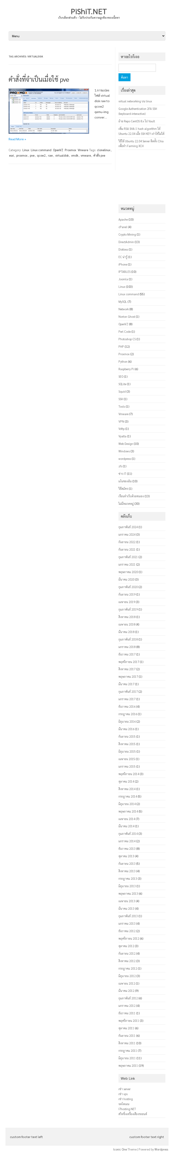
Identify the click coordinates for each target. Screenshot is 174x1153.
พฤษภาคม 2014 (128, 811)
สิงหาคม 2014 (126, 789)
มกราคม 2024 (126, 534)
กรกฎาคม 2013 (127, 878)
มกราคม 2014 (126, 841)
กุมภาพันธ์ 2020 (128, 587)
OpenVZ (58, 150)
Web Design (125, 444)
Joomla (123, 279)
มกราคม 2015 (126, 766)
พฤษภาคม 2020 (128, 572)
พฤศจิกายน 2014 (128, 774)
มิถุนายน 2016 (127, 721)
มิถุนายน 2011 (127, 1058)
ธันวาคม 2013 (126, 848)
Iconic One (120, 1149)
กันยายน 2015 (126, 736)
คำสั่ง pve (99, 155)
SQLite (122, 384)
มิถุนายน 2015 (127, 751)
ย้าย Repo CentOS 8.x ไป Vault (136, 121)
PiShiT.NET (89, 11)
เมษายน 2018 (126, 624)
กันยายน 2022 (126, 542)
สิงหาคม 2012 (126, 961)
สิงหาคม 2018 (126, 617)
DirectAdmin (126, 242)
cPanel (122, 227)
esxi (11, 155)
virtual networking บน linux (135, 101)
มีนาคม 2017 (126, 684)
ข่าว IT (122, 473)
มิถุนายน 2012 (127, 976)
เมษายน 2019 (126, 602)
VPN (121, 421)
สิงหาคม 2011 (126, 1043)
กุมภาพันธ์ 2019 (128, 609)
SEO (120, 376)
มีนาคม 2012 (126, 991)
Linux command (41, 150)
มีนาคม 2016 (126, 729)
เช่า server (124, 1089)
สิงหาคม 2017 (126, 669)
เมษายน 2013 (126, 901)
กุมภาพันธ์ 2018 (128, 639)
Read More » (17, 139)
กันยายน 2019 (126, 594)
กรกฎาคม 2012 (127, 968)
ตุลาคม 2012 (126, 946)
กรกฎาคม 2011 (127, 1050)
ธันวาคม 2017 (126, 654)
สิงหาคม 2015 (126, 744)
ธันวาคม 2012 (126, 931)
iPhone (122, 264)
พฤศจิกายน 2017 (128, 662)
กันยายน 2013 (126, 863)
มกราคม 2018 (126, 647)
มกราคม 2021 (126, 564)
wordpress (124, 459)
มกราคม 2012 (126, 1006)
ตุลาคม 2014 (126, 781)
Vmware (83, 150)
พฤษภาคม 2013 (128, 893)
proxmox (21, 155)
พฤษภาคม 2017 (128, 676)
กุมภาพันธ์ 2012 (128, 998)
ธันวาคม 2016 (126, 706)
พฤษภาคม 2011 (128, 1065)
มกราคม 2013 (126, 923)
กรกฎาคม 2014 (127, 796)
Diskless (123, 249)
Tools (121, 406)
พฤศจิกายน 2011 (128, 1020)
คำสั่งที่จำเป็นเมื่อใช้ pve (39, 79)
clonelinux (103, 150)
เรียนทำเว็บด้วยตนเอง (131, 496)
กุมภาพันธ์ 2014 (128, 833)
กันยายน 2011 (126, 1035)
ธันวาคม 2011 (126, 1013)
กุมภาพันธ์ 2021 (128, 557)
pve (32, 155)
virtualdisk (62, 155)
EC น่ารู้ (122, 257)
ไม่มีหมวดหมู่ (126, 503)
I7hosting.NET (127, 1109)
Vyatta (122, 436)
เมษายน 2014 (126, 819)
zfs (120, 466)
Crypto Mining (127, 234)
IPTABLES (124, 271)
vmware (86, 155)
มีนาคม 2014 (126, 826)
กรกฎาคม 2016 (127, 714)
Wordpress (161, 1149)
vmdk (74, 155)
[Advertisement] (141, 177)
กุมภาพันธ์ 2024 (128, 527)
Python (122, 361)
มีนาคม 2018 (126, 632)
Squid (122, 391)
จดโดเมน (123, 1104)
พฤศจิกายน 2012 (128, 938)
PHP (121, 346)
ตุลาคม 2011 (126, 1028)
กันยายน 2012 (126, 953)
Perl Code (124, 331)
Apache (123, 219)
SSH (120, 399)
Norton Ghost (126, 316)
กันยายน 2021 (126, 549)
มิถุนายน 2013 (127, 886)
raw (50, 155)
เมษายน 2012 (126, 983)
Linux (25, 150)
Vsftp (121, 429)
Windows (124, 451)
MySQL (122, 301)
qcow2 (41, 155)
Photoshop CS (127, 339)
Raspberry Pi (126, 369)
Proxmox (70, 150)
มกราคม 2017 (126, 699)
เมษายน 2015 (126, 759)
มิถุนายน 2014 (127, 804)
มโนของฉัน (125, 481)
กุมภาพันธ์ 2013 (128, 916)
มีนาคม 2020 (126, 579)
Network (123, 309)
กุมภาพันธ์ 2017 (128, 691)
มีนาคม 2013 (126, 908)
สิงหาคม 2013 (126, 871)
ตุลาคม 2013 (126, 856)
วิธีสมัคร (123, 488)
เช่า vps (123, 1094)
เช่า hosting (125, 1099)
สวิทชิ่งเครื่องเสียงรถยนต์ (132, 1114)
